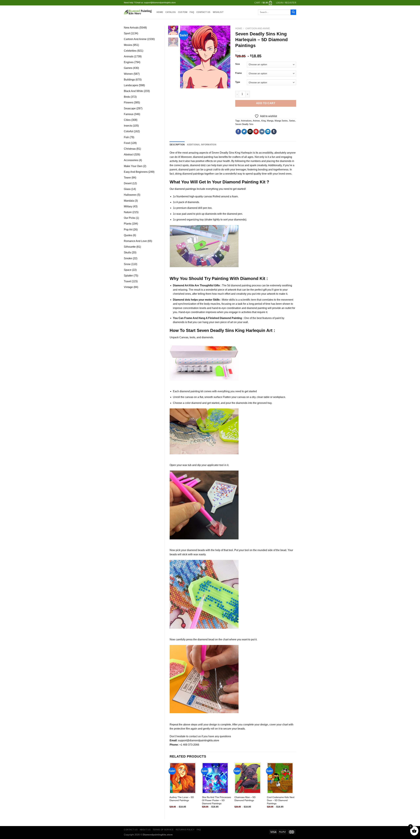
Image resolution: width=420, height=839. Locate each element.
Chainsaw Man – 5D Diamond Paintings (244, 799)
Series (292, 120)
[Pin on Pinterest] (256, 131)
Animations (246, 120)
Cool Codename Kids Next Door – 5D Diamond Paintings (280, 800)
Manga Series (281, 120)
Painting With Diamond (235, 278)
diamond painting (203, 157)
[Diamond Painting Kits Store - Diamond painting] (138, 12)
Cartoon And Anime (257, 28)
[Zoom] (184, 84)
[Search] (293, 12)
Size (237, 64)
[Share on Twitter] (244, 131)
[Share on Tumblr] (274, 131)
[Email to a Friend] (250, 131)
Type (237, 82)
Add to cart (265, 103)
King (263, 120)
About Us (145, 830)
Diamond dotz (181, 299)
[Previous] (185, 57)
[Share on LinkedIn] (268, 131)
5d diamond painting (239, 285)
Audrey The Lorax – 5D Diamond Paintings (181, 799)
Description (177, 144)
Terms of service (163, 830)
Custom (183, 12)
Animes (256, 120)
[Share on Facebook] (238, 131)
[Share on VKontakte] (262, 131)
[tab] (177, 144)
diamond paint (186, 169)
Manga (270, 120)
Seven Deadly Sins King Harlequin (232, 152)
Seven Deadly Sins (244, 124)
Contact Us (203, 12)
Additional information (201, 144)
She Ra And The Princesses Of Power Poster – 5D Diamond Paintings (216, 800)
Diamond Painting (240, 182)
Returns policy (185, 830)
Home (160, 12)
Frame (238, 73)
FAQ (192, 12)
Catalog (170, 12)
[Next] (225, 57)
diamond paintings (185, 189)
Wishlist (218, 12)
